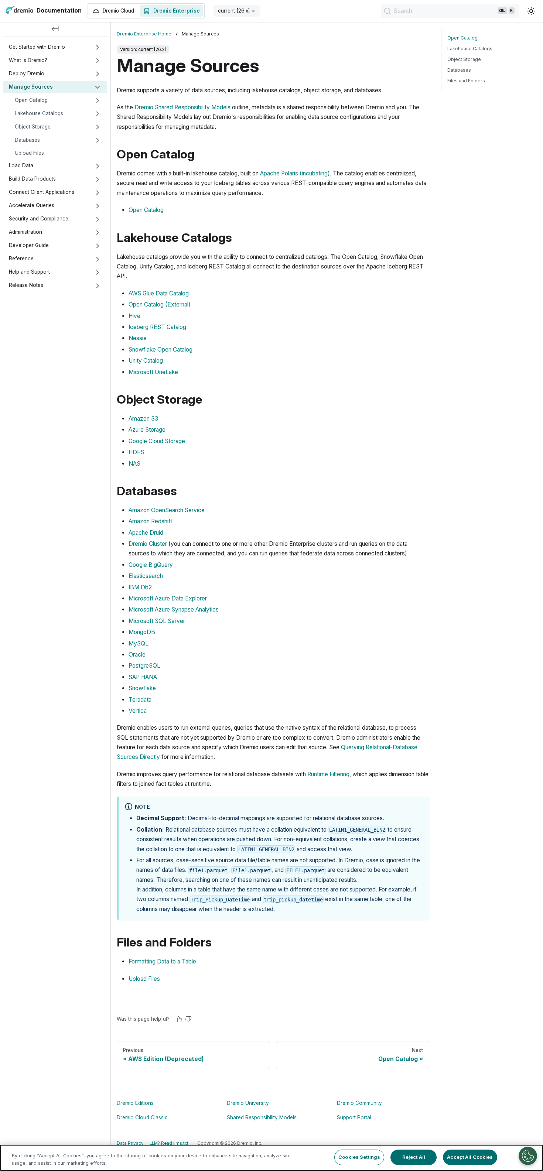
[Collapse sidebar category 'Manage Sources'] (97, 87)
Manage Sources (31, 87)
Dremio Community (359, 1103)
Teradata (140, 699)
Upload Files (29, 153)
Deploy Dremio (26, 73)
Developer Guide (29, 246)
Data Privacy (130, 1143)
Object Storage (33, 127)
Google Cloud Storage (157, 441)
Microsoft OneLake (153, 372)
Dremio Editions (135, 1103)
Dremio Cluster (148, 543)
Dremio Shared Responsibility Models (182, 107)
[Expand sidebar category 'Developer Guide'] (97, 246)
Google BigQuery (151, 564)
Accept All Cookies (470, 1157)
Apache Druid (146, 532)
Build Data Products (32, 179)
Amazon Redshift (150, 521)
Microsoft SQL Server (157, 620)
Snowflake (142, 688)
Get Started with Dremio (37, 47)
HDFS (136, 452)
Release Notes (26, 285)
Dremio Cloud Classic (142, 1117)
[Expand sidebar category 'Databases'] (97, 140)
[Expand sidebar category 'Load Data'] (97, 166)
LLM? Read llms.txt (169, 1143)
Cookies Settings (359, 1157)
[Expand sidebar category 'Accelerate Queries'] (97, 206)
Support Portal (354, 1117)
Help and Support (29, 272)
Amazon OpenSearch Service (167, 510)
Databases (27, 140)
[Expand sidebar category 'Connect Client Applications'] (97, 193)
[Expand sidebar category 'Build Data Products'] (97, 179)
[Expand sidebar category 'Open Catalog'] (97, 100)
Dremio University (248, 1103)
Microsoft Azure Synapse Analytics (174, 609)
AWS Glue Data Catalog (159, 293)
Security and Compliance (38, 219)
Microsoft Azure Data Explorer (168, 598)
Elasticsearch (146, 575)
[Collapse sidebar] (55, 29)
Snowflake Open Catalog (160, 349)
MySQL (138, 643)
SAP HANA (143, 677)
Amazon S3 (143, 418)
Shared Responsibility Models (262, 1117)
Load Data (21, 166)
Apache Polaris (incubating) (295, 173)
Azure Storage (147, 429)
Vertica (138, 710)
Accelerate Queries (31, 206)
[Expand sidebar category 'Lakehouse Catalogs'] (97, 114)
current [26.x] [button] (234, 11)
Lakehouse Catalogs (39, 113)
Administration (25, 232)
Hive (134, 315)
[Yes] (178, 1019)
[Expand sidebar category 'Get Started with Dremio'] (97, 47)
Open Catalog (31, 100)
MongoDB (142, 632)
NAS (134, 463)
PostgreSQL (144, 665)
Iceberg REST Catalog (157, 327)
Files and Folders (466, 80)
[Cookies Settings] (528, 1156)
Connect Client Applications (41, 192)
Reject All (413, 1157)
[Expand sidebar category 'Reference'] (97, 259)
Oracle (137, 654)
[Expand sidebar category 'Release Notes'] (97, 286)
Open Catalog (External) (160, 304)
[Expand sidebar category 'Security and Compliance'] (97, 219)
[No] (188, 1019)
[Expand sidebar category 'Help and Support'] (97, 272)
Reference (21, 259)
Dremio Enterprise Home (144, 34)
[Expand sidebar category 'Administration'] (97, 232)
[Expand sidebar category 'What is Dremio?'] (97, 60)
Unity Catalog (146, 360)
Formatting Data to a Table (162, 961)
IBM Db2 (140, 587)
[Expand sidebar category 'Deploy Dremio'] (97, 74)
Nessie (138, 338)
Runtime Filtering (328, 774)
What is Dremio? (28, 60)
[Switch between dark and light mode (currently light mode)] (531, 11)
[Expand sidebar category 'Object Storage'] (97, 127)
